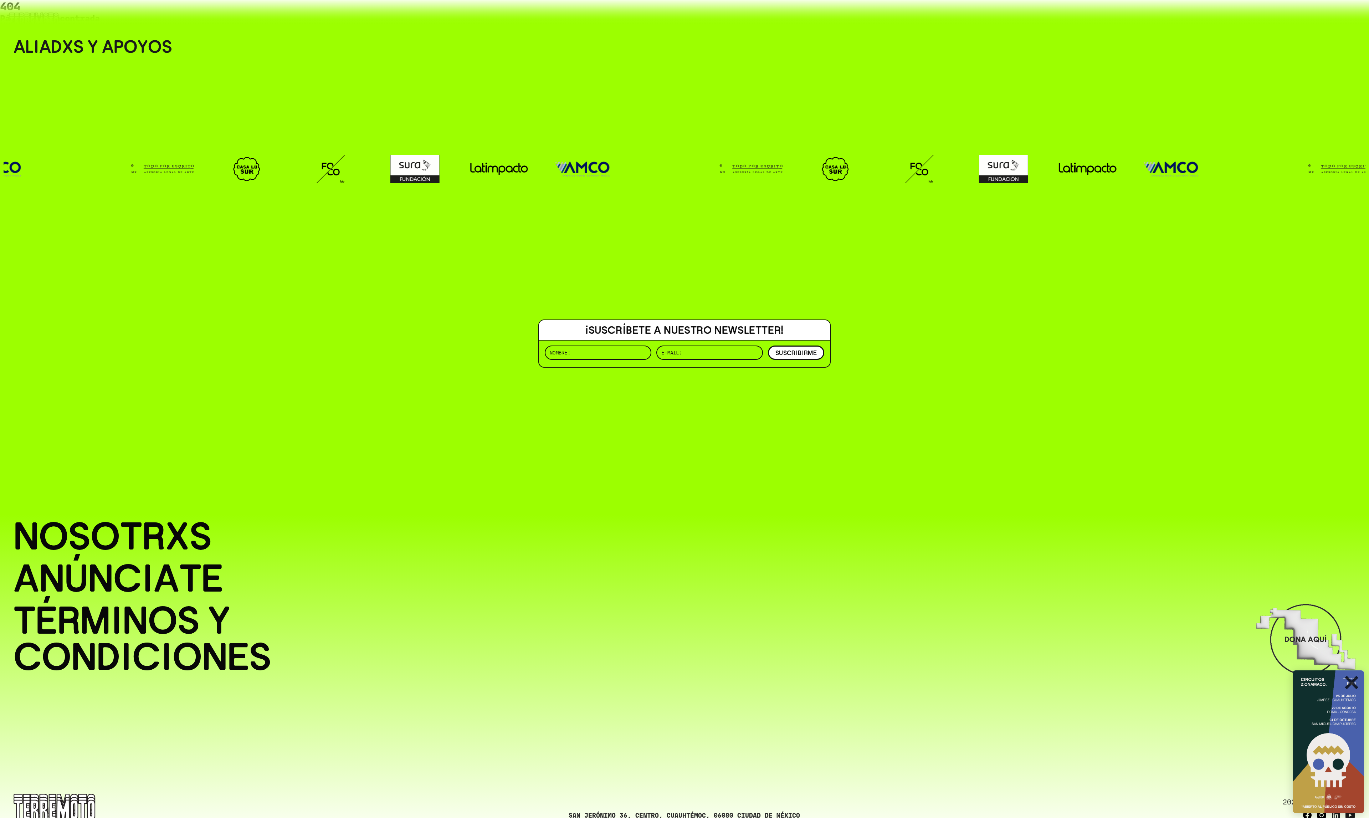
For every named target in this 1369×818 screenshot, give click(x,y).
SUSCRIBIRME (796, 352)
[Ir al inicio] (34, 20)
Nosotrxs (113, 536)
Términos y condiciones (142, 638)
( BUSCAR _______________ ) (1237, 15)
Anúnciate (118, 578)
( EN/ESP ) (1330, 15)
